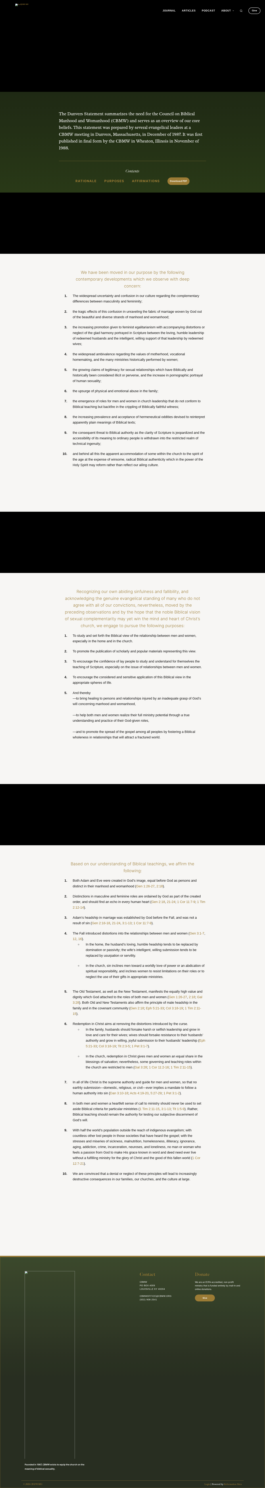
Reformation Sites (233, 1484)
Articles (189, 10)
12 (74, 939)
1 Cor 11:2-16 (159, 1067)
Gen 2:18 (158, 902)
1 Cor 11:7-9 (186, 902)
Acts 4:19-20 (139, 1093)
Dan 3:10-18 (119, 1093)
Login (207, 1484)
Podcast (208, 10)
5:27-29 (156, 1093)
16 (80, 939)
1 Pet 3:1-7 (140, 1046)
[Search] (241, 11)
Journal (169, 10)
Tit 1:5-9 (178, 1109)
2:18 (159, 886)
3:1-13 (127, 923)
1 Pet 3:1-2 (171, 1093)
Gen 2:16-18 (101, 923)
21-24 (171, 902)
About (226, 10)
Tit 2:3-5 (124, 1046)
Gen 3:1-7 (197, 933)
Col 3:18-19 (174, 1008)
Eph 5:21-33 (155, 1008)
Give (254, 10)
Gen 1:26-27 (145, 886)
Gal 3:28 (140, 1067)
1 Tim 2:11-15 (181, 1067)
